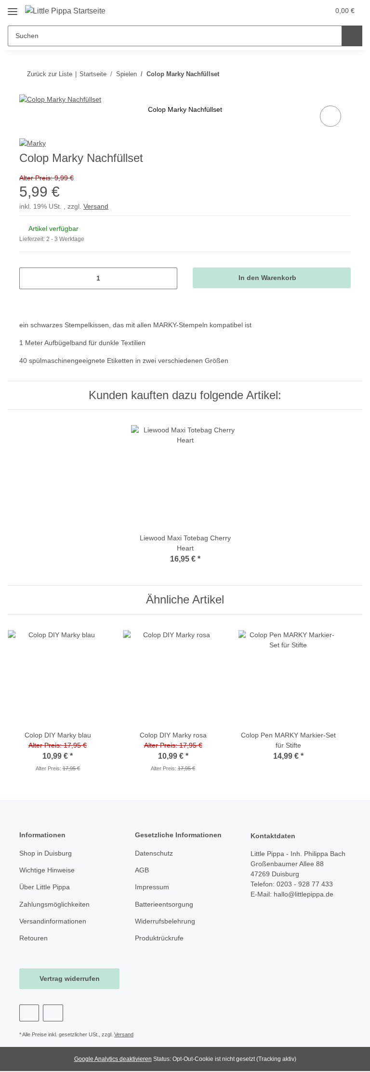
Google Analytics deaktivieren (113, 1059)
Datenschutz (154, 853)
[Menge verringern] (30, 278)
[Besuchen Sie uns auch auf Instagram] (53, 1013)
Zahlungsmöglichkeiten (54, 904)
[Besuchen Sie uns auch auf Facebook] (29, 1013)
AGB (142, 870)
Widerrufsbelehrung (165, 921)
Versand (95, 206)
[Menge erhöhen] (166, 278)
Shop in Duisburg (45, 853)
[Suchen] (352, 36)
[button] (283, 10)
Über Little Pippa (44, 887)
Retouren (33, 938)
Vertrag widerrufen (70, 978)
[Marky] (32, 143)
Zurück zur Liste (49, 74)
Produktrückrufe (159, 938)
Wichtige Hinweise (47, 870)
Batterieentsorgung (164, 904)
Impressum (152, 887)
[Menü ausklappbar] (12, 8)
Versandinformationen (52, 921)
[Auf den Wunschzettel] (330, 116)
